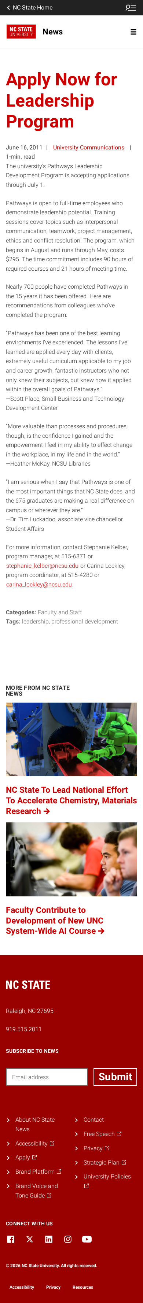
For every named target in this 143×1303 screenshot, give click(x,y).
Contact (94, 1119)
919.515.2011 (24, 1029)
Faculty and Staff (60, 612)
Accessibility (22, 1287)
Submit (115, 1077)
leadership (35, 621)
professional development (84, 621)
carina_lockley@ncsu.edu (39, 584)
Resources (83, 1287)
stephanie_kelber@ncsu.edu (42, 565)
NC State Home (32, 7)
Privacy (53, 1287)
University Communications (88, 147)
